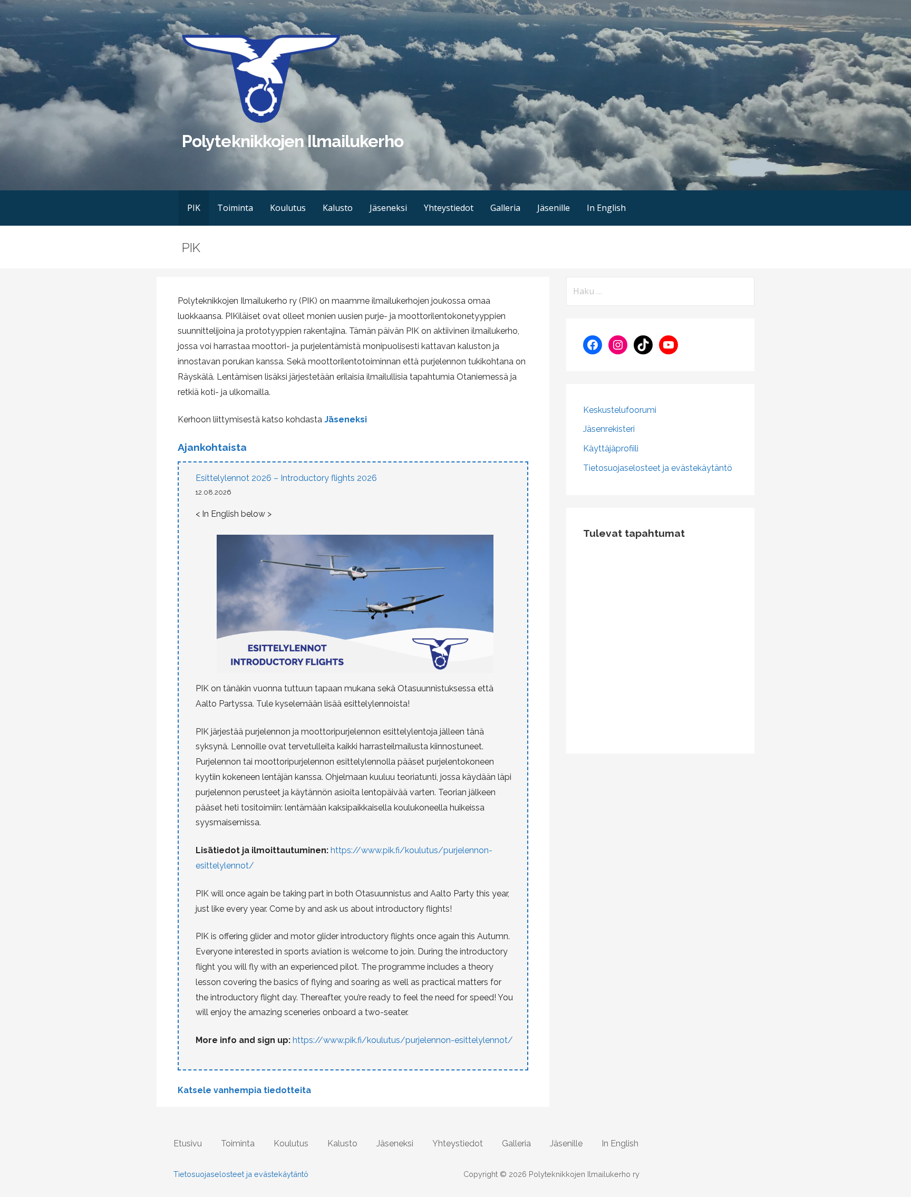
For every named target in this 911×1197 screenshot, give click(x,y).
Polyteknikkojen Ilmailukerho (292, 141)
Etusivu (187, 1143)
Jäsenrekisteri (609, 429)
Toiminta (235, 208)
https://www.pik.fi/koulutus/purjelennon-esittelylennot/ (403, 1040)
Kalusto (338, 208)
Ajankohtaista (212, 447)
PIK (193, 208)
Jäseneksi (388, 208)
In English (606, 208)
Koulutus (288, 208)
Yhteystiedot (448, 208)
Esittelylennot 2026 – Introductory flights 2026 (286, 478)
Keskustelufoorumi (619, 410)
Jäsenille (553, 208)
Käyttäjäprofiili (610, 448)
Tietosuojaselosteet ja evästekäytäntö (657, 468)
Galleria (505, 208)
